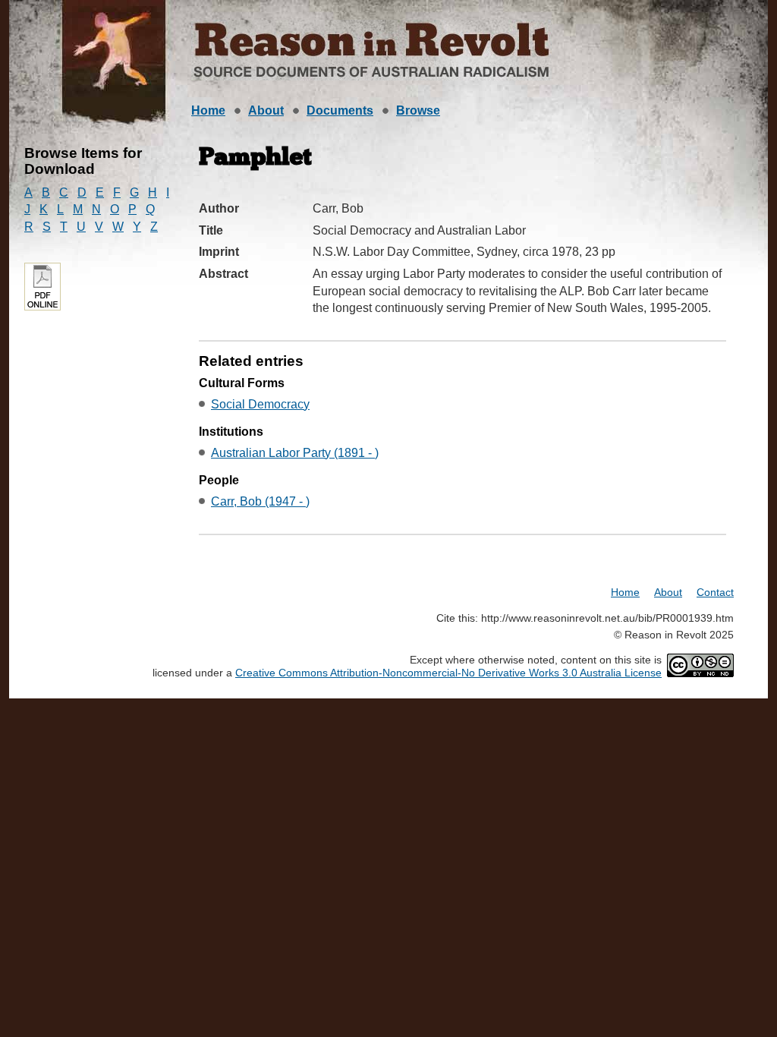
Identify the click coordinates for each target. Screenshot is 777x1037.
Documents (340, 110)
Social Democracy (260, 404)
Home (208, 110)
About (266, 110)
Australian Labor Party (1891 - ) (295, 452)
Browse (418, 110)
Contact (715, 592)
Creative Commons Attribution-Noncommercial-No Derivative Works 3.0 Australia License (448, 673)
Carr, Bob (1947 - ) (260, 501)
